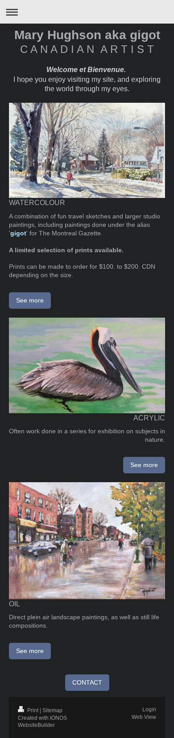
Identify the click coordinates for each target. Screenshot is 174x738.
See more (30, 300)
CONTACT (87, 682)
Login (149, 709)
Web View (144, 717)
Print (33, 710)
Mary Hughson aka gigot (87, 35)
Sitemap (52, 710)
